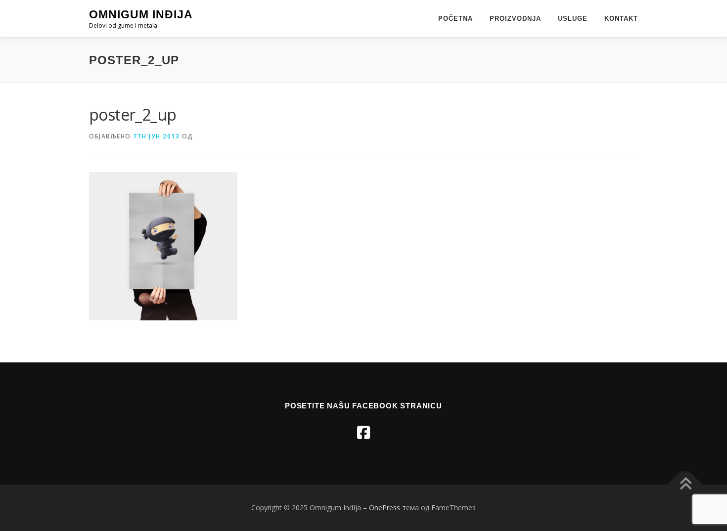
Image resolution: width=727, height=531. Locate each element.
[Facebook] (363, 432)
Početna (455, 18)
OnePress (384, 507)
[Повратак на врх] (685, 484)
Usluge (573, 18)
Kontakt (621, 18)
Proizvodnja (515, 18)
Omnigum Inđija (141, 14)
